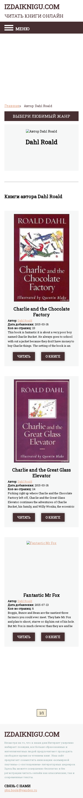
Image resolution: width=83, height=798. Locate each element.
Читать (24, 356)
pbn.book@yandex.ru (20, 790)
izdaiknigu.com (33, 10)
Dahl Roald (25, 320)
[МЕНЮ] (8, 28)
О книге (53, 356)
